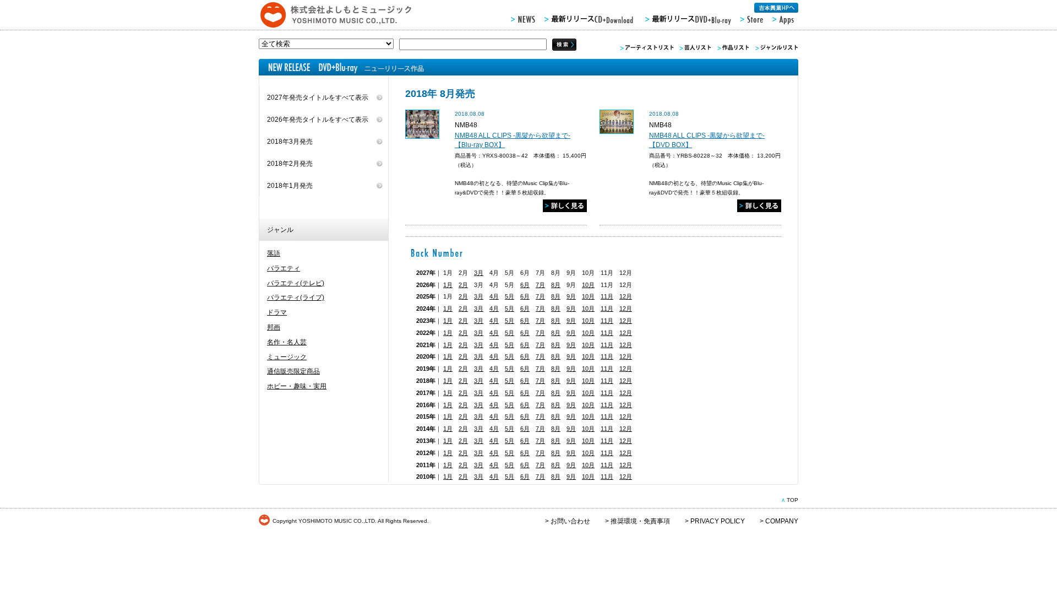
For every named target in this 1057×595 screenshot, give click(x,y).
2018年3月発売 (290, 141)
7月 (540, 285)
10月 (588, 285)
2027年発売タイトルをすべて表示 (317, 97)
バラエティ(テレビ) (295, 283)
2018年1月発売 (290, 186)
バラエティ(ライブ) (295, 297)
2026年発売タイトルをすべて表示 (317, 119)
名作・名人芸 (287, 342)
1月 (448, 285)
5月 (509, 296)
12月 (625, 296)
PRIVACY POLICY (717, 521)
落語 (273, 253)
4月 (494, 296)
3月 (478, 272)
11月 (607, 296)
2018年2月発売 (290, 163)
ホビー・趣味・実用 (296, 386)
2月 (463, 285)
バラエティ (283, 268)
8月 (555, 285)
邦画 (273, 327)
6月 (525, 285)
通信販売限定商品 (293, 371)
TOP (792, 500)
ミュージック (287, 357)
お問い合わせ (570, 521)
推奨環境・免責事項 (640, 521)
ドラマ (277, 312)
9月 (571, 296)
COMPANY (781, 521)
